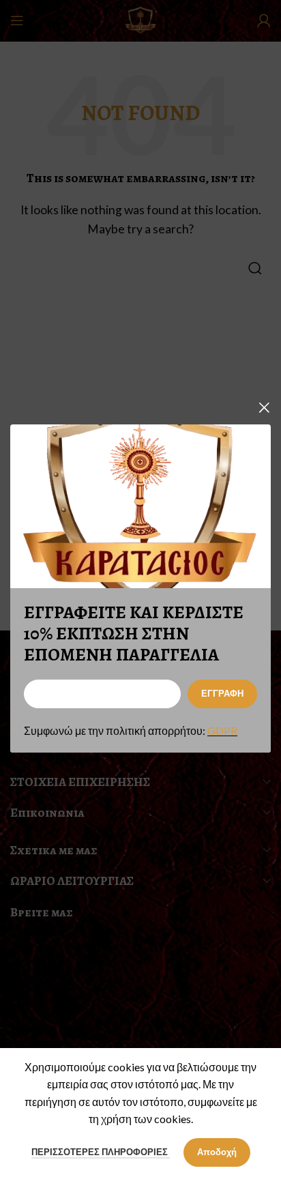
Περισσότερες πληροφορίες (100, 1151)
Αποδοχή (217, 1151)
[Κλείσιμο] (264, 407)
